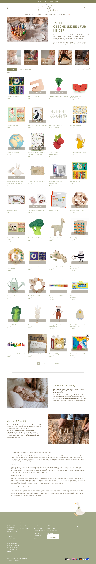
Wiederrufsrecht (52, 530)
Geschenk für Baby (73, 44)
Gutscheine (37, 526)
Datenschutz (51, 528)
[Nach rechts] (88, 1)
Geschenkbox (38, 528)
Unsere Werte (24, 528)
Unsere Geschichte (26, 526)
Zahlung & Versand (39, 530)
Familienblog (37, 535)
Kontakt (36, 538)
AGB (48, 526)
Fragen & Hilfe (38, 533)
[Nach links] (8, 1)
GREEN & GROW (14, 558)
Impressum (50, 533)
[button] (8, 8)
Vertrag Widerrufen (53, 536)
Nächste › (56, 363)
